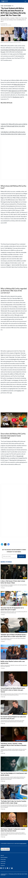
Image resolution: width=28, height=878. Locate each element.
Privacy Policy (3, 859)
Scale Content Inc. (23, 843)
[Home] (4, 1)
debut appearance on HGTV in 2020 (17, 90)
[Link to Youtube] (7, 868)
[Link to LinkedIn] (12, 868)
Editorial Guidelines (4, 857)
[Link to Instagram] (3, 868)
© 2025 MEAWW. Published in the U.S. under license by (10, 843)
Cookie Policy (3, 861)
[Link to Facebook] (1, 868)
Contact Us (3, 865)
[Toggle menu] (26, 1)
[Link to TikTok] (9, 868)
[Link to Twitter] (5, 868)
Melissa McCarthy (18, 84)
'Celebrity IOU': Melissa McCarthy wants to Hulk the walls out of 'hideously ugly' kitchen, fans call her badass (14, 126)
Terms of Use (3, 863)
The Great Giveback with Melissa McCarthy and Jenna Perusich (13, 50)
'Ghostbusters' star (17, 97)
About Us (2, 855)
